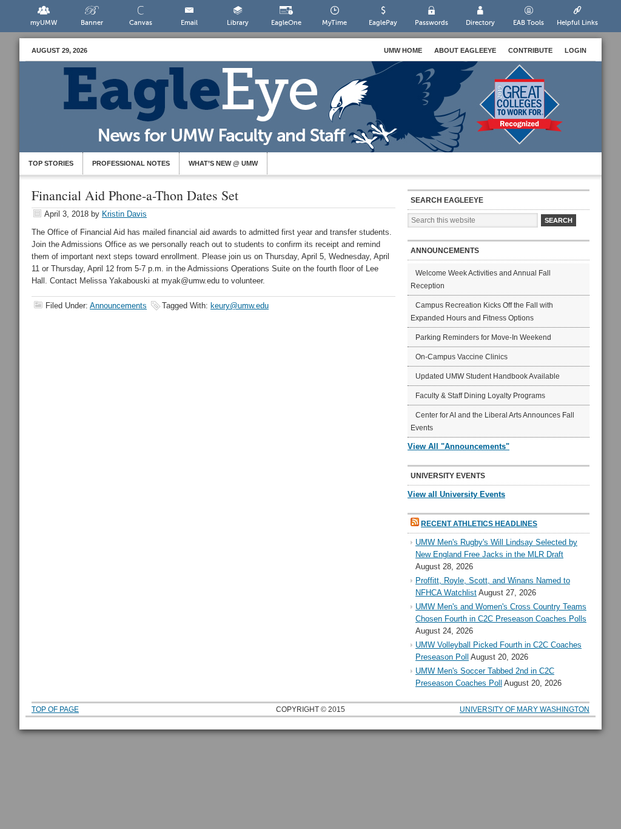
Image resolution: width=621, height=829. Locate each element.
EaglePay (383, 23)
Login (575, 50)
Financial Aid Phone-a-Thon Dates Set (135, 195)
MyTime (334, 23)
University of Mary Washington (524, 709)
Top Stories (51, 163)
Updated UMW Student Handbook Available (487, 376)
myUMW (43, 23)
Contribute (530, 50)
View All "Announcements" (458, 446)
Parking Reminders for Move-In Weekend (483, 337)
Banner (92, 23)
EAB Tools (528, 23)
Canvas (140, 23)
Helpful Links (577, 23)
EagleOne (286, 23)
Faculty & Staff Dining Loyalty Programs (480, 395)
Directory (480, 23)
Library (238, 23)
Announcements (118, 305)
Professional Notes (131, 163)
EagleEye (323, 112)
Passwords (431, 23)
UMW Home (403, 50)
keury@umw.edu (239, 305)
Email (189, 23)
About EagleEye (465, 50)
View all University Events (456, 494)
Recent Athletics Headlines (479, 523)
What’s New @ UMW (223, 163)
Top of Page (55, 709)
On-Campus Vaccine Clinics (461, 357)
